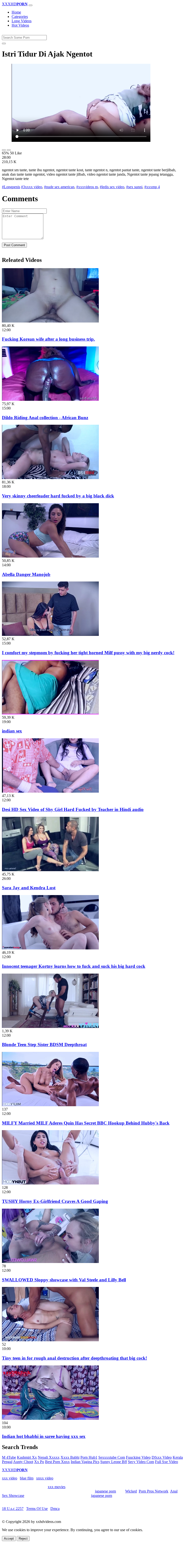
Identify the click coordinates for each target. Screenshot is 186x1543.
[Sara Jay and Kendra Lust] (50, 870)
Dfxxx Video (162, 1457)
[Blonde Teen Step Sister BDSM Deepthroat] (50, 1027)
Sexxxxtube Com (111, 1457)
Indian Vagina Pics (85, 1462)
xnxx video (44, 1478)
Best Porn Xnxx (57, 1462)
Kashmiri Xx (27, 1457)
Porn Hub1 (88, 1457)
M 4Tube (9, 1457)
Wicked (131, 1491)
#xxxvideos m (87, 187)
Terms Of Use (37, 1509)
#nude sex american (59, 187)
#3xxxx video (31, 187)
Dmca (55, 1509)
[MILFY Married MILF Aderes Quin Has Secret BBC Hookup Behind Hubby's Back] (50, 1105)
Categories (20, 16)
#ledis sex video (112, 187)
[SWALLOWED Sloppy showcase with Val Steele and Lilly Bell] (50, 1262)
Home (16, 12)
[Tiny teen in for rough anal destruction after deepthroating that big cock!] (50, 1340)
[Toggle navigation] (30, 5)
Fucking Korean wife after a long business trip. (48, 339)
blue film (26, 1478)
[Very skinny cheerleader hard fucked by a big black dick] (50, 478)
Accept (9, 1538)
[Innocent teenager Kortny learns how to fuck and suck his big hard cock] (50, 948)
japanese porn (105, 1491)
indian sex (12, 730)
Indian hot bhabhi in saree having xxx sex (43, 1436)
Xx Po (39, 1462)
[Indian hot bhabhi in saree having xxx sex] (50, 1418)
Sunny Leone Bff (113, 1462)
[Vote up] (4, 150)
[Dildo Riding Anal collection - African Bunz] (50, 399)
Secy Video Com (141, 1462)
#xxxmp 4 (152, 187)
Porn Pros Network (153, 1491)
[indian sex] (50, 713)
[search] (4, 43)
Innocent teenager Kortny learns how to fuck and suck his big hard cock (73, 966)
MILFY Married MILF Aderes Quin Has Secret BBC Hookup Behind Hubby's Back (86, 1123)
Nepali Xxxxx (49, 1457)
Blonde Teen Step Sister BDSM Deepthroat (44, 1044)
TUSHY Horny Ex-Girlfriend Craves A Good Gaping (55, 1201)
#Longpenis (11, 187)
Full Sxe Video (166, 1462)
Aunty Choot (23, 1462)
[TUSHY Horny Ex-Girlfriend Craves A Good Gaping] (50, 1183)
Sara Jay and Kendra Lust (28, 887)
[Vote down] (9, 150)
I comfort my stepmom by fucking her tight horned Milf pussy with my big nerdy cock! (88, 652)
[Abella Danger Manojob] (50, 556)
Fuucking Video (138, 1457)
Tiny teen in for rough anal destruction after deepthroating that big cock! (74, 1358)
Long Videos (21, 21)
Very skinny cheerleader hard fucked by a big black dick (58, 495)
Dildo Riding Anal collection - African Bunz (45, 417)
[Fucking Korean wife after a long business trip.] (50, 321)
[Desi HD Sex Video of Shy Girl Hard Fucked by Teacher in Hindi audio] (50, 791)
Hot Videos (20, 25)
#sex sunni (134, 187)
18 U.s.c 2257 (12, 1509)
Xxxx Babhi (70, 1457)
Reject (23, 1538)
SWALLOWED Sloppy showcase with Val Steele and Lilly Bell (64, 1279)
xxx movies (56, 1487)
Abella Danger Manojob (26, 574)
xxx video (9, 1478)
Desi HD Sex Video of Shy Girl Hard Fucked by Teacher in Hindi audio (73, 809)
